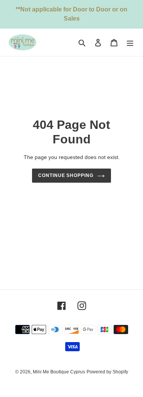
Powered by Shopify (107, 371)
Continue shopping (66, 175)
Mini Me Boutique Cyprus (59, 371)
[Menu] (130, 42)
